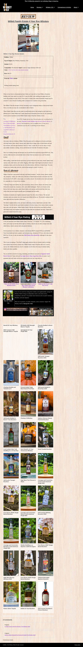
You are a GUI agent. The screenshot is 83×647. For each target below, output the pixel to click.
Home (32, 7)
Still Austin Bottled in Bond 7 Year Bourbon (10, 419)
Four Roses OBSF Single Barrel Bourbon (45, 545)
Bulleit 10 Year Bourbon (28, 608)
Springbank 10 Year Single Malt (26, 330)
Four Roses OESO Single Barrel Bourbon (28, 578)
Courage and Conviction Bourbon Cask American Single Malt (11, 546)
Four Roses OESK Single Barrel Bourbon (11, 513)
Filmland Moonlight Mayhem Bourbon (43, 578)
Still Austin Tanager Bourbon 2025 (43, 357)
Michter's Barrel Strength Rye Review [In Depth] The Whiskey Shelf (20, 635)
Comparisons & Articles (64, 7)
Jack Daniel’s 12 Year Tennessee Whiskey (27, 450)
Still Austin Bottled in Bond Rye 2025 (44, 388)
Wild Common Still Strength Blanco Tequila (11, 330)
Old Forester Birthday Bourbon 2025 (44, 513)
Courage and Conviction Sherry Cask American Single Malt (28, 514)
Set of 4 (44, 121)
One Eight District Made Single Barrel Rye (31, 256)
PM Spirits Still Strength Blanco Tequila (28, 326)
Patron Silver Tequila (10, 608)
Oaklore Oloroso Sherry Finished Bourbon (45, 419)
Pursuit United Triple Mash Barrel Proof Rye (27, 388)
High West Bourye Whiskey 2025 (9, 578)
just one (19, 123)
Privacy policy (77, 644)
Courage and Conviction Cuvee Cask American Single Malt (45, 482)
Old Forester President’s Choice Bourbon (45, 609)
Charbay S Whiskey (26, 418)
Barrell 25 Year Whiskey (11, 325)
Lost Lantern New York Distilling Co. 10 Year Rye (11, 450)
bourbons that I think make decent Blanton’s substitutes (29, 285)
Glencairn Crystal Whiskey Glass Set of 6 (32, 121)
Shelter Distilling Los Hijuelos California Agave (28, 545)
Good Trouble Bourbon (45, 449)
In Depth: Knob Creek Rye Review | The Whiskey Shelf (17, 626)
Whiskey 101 (50, 7)
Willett (11, 78)
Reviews (39, 7)
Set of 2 (48, 121)
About (75, 7)
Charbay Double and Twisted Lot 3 (10, 388)
